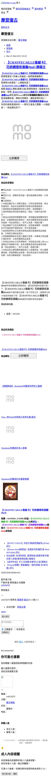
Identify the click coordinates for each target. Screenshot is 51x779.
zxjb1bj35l (5, 585)
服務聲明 (28, 743)
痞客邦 (20, 600)
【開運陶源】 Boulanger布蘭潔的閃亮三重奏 (21, 386)
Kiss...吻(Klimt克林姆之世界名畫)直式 (18, 417)
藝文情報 (22, 40)
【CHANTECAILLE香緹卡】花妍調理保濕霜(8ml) (24, 73)
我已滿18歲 (6, 774)
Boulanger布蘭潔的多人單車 (14, 448)
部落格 (9, 48)
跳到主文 (5, 27)
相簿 (8, 45)
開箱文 (9, 89)
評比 (35, 522)
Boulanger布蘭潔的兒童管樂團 (15, 479)
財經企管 (21, 607)
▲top (3, 611)
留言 (26, 600)
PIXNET (12, 740)
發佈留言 (5, 632)
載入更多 (5, 617)
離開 (15, 774)
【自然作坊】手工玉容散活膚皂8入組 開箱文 (27, 562)
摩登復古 (9, 20)
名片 (8, 51)
